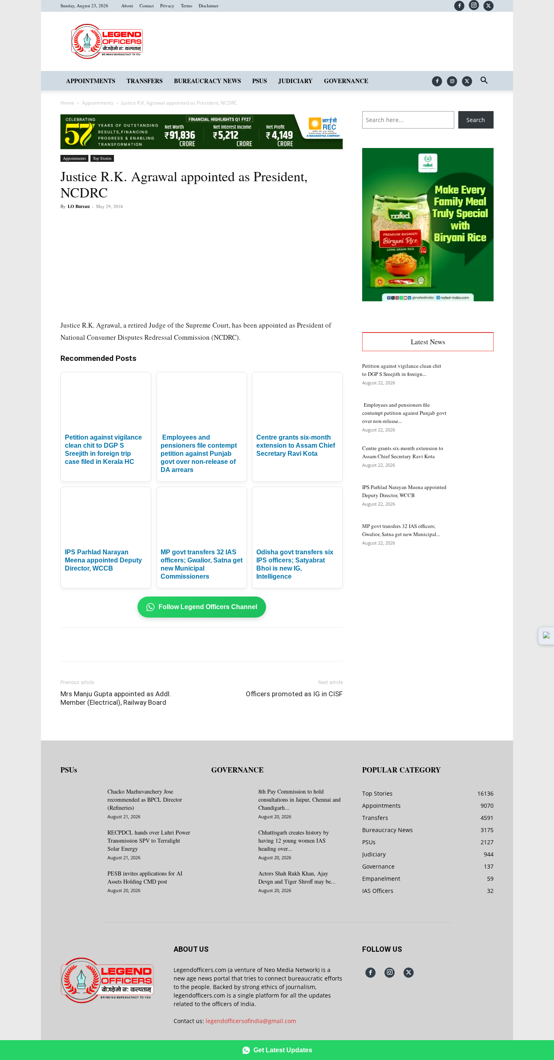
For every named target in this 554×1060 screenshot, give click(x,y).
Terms (186, 5)
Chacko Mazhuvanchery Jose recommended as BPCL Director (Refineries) (144, 799)
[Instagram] (474, 5)
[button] (484, 81)
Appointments (90, 80)
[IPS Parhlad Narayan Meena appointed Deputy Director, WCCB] (473, 497)
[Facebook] (459, 6)
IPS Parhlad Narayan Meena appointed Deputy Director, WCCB (103, 560)
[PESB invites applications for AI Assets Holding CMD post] (80, 883)
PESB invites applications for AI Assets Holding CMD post (145, 877)
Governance (346, 80)
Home (67, 102)
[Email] (191, 225)
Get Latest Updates (282, 1050)
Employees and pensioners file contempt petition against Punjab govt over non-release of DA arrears (199, 453)
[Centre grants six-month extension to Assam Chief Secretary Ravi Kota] (473, 458)
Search (475, 120)
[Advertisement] (428, 620)
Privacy (167, 5)
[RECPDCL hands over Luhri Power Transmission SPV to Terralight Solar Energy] (80, 842)
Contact (147, 5)
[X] (488, 6)
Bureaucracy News (207, 80)
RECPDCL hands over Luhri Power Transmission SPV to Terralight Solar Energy (148, 840)
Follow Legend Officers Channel (208, 606)
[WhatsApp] (154, 225)
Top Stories (102, 158)
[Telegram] (210, 225)
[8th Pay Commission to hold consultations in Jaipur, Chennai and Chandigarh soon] (231, 801)
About (127, 5)
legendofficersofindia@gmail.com (251, 1021)
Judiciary (295, 80)
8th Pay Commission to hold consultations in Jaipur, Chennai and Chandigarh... (299, 799)
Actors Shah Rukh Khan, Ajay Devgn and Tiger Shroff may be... (297, 877)
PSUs (259, 80)
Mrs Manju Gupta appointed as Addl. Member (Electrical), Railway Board (115, 698)
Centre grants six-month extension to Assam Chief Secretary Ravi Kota (295, 445)
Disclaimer (209, 5)
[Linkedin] (172, 225)
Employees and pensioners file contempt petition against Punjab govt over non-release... (404, 413)
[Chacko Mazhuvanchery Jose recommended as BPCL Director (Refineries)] (80, 801)
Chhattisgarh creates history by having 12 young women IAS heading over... (293, 840)
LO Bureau (79, 206)
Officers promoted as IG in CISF (294, 694)
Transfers (145, 80)
